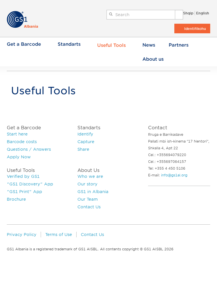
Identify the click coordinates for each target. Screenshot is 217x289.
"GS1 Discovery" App (30, 184)
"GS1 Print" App (24, 191)
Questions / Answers (29, 149)
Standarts (69, 44)
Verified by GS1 (23, 176)
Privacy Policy (21, 234)
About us (153, 59)
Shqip (188, 13)
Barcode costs (22, 141)
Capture (85, 141)
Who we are (90, 176)
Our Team (87, 199)
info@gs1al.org (174, 175)
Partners (178, 45)
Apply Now (19, 157)
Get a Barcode (24, 44)
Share (83, 149)
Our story (87, 184)
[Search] (179, 14)
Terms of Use (58, 234)
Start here (17, 134)
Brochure (16, 199)
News (148, 45)
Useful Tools (111, 45)
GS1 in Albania (92, 191)
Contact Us (89, 207)
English (202, 13)
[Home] (25, 19)
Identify (85, 134)
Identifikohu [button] (195, 29)
